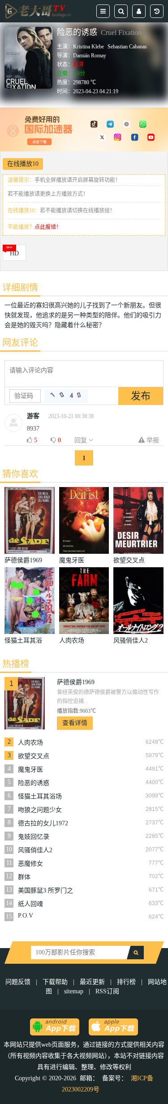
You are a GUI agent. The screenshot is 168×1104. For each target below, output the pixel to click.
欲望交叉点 (33, 756)
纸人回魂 (30, 904)
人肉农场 (30, 742)
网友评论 (20, 343)
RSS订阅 (107, 991)
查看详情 (74, 723)
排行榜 (126, 982)
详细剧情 (20, 288)
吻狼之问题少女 (40, 809)
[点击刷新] (66, 396)
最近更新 (92, 982)
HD (14, 253)
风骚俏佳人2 (35, 850)
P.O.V (25, 915)
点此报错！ (47, 227)
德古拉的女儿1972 (43, 823)
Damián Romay (89, 55)
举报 (152, 440)
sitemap (73, 991)
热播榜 (15, 664)
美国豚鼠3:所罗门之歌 (45, 890)
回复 (81, 440)
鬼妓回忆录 (33, 836)
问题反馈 (18, 982)
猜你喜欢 (20, 474)
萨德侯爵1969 (76, 682)
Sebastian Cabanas (127, 46)
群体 (24, 877)
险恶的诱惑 (33, 783)
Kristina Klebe (88, 46)
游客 (33, 416)
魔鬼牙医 (30, 769)
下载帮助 (55, 982)
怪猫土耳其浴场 (40, 796)
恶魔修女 (30, 863)
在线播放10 (23, 163)
